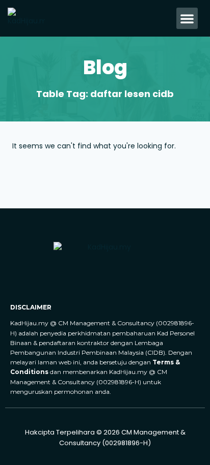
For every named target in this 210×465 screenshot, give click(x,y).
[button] (187, 18)
